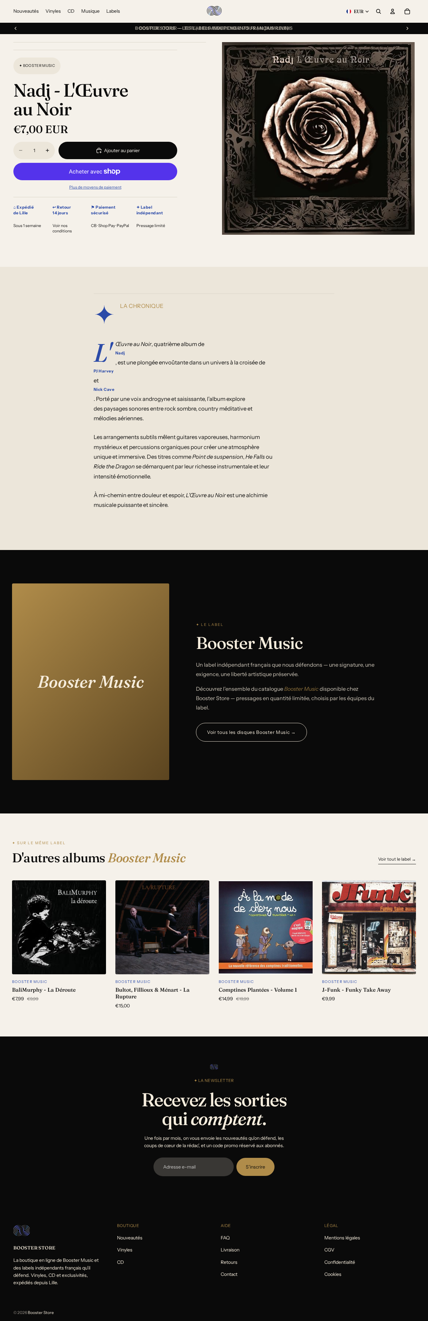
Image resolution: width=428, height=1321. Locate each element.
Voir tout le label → (397, 859)
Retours (229, 1262)
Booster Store (41, 1312)
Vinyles (124, 1250)
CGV (329, 1250)
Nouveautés (129, 1238)
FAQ (225, 1238)
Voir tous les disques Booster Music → (251, 732)
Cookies (332, 1274)
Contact (229, 1274)
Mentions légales (342, 1238)
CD (120, 1262)
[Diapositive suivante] (407, 28)
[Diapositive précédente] (15, 28)
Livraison (230, 1250)
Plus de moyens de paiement (95, 187)
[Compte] (392, 11)
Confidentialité (339, 1262)
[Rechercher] (378, 11)
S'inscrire (255, 1167)
